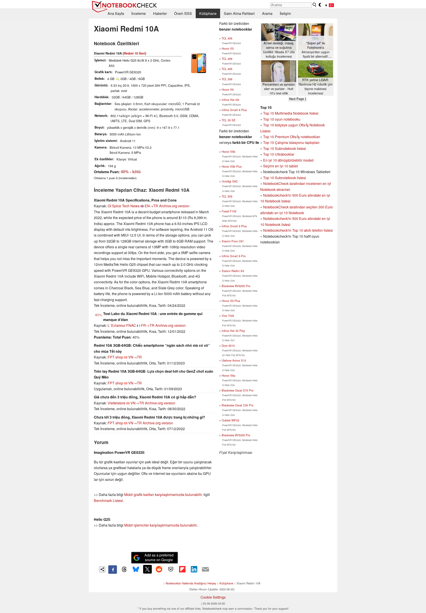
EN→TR (151, 205)
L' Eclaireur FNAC (122, 325)
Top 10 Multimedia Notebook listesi (290, 113)
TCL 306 (227, 79)
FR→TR (147, 325)
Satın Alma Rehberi (239, 13)
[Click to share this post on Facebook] (112, 569)
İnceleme (138, 13)
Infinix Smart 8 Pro (234, 256)
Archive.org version (174, 205)
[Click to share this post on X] (147, 569)
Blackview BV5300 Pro (236, 435)
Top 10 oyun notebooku (281, 119)
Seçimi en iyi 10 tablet (280, 165)
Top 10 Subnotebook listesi (284, 148)
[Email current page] (205, 569)
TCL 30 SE (229, 120)
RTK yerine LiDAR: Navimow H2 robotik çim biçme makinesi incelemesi (316, 86)
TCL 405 (227, 69)
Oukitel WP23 (230, 420)
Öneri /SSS (183, 13)
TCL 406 (227, 38)
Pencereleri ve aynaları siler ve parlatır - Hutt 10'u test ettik (278, 88)
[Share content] (102, 569)
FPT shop (115, 357)
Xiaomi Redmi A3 (233, 271)
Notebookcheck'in (277, 218)
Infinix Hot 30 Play (233, 331)
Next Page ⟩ (297, 98)
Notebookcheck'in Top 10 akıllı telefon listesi (298, 230)
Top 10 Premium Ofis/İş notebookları (291, 136)
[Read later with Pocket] (170, 569)
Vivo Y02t (228, 315)
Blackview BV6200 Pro (236, 286)
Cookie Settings (213, 597)
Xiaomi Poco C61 (233, 241)
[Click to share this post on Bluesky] (136, 569)
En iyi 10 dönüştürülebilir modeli (288, 160)
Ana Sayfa (116, 13)
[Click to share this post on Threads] (124, 569)
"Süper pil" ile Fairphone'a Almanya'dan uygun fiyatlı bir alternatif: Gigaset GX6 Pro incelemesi (315, 50)
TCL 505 (227, 196)
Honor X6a (228, 375)
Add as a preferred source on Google (159, 557)
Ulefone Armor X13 (234, 360)
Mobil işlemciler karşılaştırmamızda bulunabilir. (160, 525)
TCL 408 (227, 59)
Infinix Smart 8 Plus (234, 226)
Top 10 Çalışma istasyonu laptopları (291, 142)
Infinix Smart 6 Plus (234, 110)
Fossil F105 (229, 211)
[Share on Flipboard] (182, 569)
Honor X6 (228, 89)
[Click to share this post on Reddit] (159, 569)
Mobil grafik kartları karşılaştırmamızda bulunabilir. (163, 494)
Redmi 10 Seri (134, 53)
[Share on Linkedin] (194, 569)
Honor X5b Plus (232, 166)
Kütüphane (208, 13)
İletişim (285, 13)
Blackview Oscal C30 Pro (237, 405)
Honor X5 (228, 48)
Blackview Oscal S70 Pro (237, 390)
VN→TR (135, 357)
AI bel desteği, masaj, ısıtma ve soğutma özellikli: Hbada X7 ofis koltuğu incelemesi (279, 50)
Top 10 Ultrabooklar (278, 154)
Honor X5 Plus (231, 301)
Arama (267, 13)
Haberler (160, 13)
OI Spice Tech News (124, 205)
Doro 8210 (228, 345)
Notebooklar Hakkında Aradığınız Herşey (191, 583)
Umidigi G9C (230, 181)
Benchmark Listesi (108, 500)
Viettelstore (116, 402)
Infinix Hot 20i (230, 100)
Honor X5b (228, 151)
